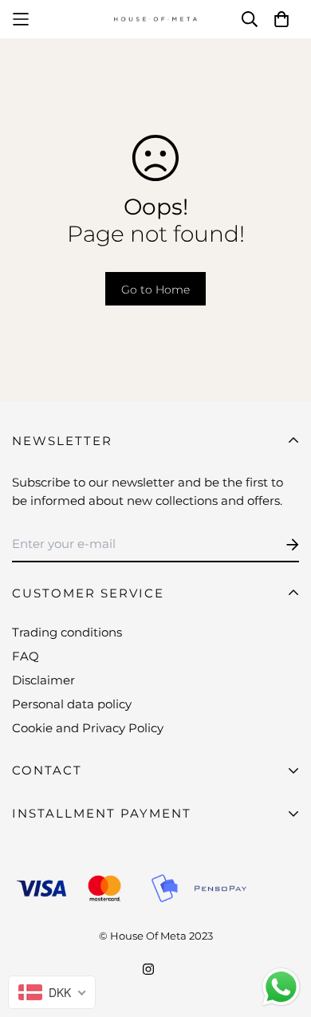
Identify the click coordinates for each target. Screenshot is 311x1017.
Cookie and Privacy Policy (87, 727)
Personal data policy (72, 704)
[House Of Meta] (155, 20)
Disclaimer (43, 680)
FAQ (25, 656)
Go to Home (155, 289)
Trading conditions (67, 632)
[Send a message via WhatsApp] (281, 987)
